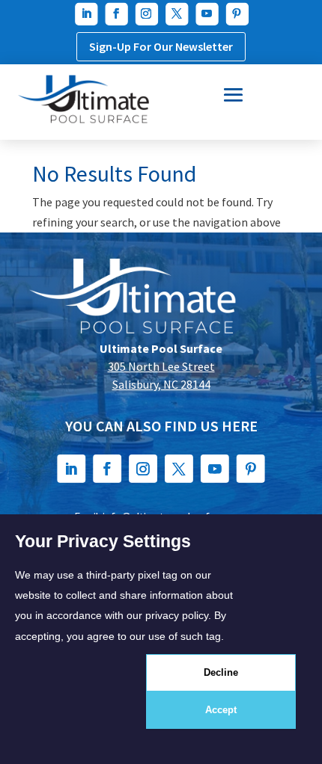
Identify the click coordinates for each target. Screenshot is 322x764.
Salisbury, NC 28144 (161, 384)
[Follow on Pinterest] (236, 14)
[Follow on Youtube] (206, 14)
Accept (221, 709)
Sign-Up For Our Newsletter (161, 46)
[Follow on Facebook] (115, 14)
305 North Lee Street (161, 366)
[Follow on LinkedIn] (85, 14)
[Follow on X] (176, 14)
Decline (221, 672)
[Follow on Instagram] (146, 14)
